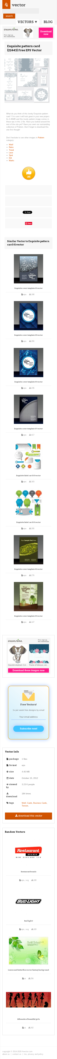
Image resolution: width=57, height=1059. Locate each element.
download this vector (30, 815)
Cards (29, 803)
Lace (11, 153)
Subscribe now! (28, 728)
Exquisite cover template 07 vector (28, 429)
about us (6, 1054)
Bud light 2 (28, 921)
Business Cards (40, 803)
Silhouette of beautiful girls (28, 1019)
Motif (11, 145)
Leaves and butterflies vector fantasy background (28, 970)
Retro (11, 147)
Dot (10, 158)
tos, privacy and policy (33, 1054)
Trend (11, 150)
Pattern (41, 138)
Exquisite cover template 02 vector (28, 569)
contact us (16, 1054)
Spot (11, 155)
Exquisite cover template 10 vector (28, 382)
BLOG (48, 22)
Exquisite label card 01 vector (28, 522)
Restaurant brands (28, 872)
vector (18, 4)
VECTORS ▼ (28, 22)
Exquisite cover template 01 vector (28, 288)
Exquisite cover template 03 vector (28, 616)
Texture (25, 806)
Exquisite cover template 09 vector (28, 335)
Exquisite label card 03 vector (28, 476)
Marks (11, 160)
